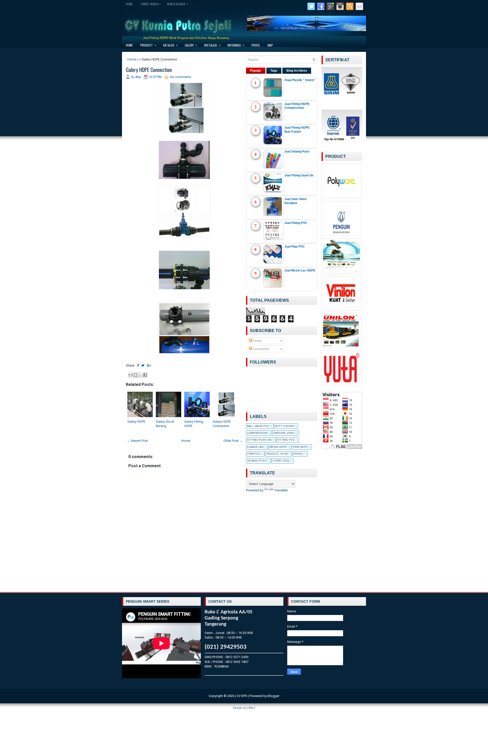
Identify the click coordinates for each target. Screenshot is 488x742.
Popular (255, 70)
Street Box (280, 460)
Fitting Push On (259, 440)
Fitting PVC (285, 440)
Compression (257, 433)
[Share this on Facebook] (138, 365)
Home (129, 4)
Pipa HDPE (300, 447)
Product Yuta (276, 454)
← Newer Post (137, 441)
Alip (251, 707)
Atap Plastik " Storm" (299, 80)
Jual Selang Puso (296, 151)
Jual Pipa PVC (294, 246)
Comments (260, 349)
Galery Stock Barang (165, 424)
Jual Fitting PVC (295, 223)
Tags (273, 70)
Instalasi (212, 45)
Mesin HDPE (277, 447)
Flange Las (255, 447)
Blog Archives (296, 70)
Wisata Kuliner (177, 4)
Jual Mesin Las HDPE (299, 270)
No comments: (181, 77)
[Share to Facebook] (145, 374)
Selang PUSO (256, 460)
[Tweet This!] (143, 365)
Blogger (273, 696)
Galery (191, 45)
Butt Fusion (284, 426)
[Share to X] (140, 374)
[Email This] (130, 374)
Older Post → (233, 441)
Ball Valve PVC (258, 426)
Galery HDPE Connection (149, 69)
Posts (256, 341)
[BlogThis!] (135, 374)
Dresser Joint (284, 433)
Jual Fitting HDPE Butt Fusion (297, 129)
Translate (281, 490)
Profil (255, 45)
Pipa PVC (253, 454)
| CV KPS (241, 696)
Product (148, 45)
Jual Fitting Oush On (298, 175)
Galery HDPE (136, 421)
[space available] (342, 198)
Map (270, 45)
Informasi (235, 45)
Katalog (170, 45)
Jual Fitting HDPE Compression (297, 106)
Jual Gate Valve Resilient (295, 201)
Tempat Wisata (150, 4)
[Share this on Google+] (149, 365)
